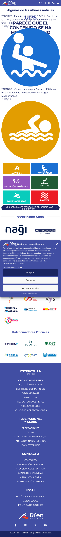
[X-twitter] (35, 525)
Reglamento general (30, 401)
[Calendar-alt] (45, 3)
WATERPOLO (44, 173)
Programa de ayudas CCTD (30, 436)
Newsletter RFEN (30, 445)
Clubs (30, 432)
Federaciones (30, 428)
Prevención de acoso (30, 464)
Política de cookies (30, 505)
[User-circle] (40, 3)
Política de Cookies (29, 293)
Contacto (30, 460)
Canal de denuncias (30, 473)
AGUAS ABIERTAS (16, 201)
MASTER (44, 200)
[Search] (53, 3)
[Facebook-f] (15, 525)
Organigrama (30, 393)
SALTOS (44, 185)
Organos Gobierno (30, 380)
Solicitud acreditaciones (30, 410)
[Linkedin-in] (45, 525)
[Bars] (58, 3)
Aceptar (30, 272)
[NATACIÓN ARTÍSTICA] (16, 180)
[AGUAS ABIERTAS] (16, 195)
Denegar (30, 280)
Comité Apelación (30, 384)
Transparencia (30, 406)
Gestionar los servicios (13, 267)
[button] (56, 244)
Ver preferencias (30, 288)
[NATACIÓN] (16, 168)
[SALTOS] (44, 180)
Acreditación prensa (30, 481)
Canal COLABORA (30, 477)
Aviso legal (30, 500)
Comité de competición (30, 389)
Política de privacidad (30, 496)
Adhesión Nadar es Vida (31, 441)
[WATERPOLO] (44, 168)
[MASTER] (44, 195)
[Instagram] (25, 525)
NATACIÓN (16, 173)
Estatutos (30, 397)
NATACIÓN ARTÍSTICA (16, 186)
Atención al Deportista (30, 468)
